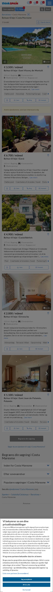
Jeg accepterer (26, 579)
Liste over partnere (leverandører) (16, 573)
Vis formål (26, 590)
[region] (26, 555)
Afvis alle (26, 585)
